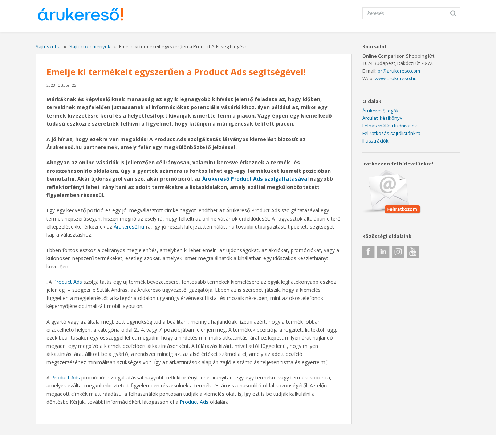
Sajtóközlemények (89, 46)
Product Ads (67, 281)
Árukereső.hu (128, 226)
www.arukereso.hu (396, 78)
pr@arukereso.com (399, 70)
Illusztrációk (375, 141)
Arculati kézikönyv (382, 118)
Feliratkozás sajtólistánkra (391, 133)
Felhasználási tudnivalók (389, 125)
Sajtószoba (48, 46)
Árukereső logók (380, 110)
